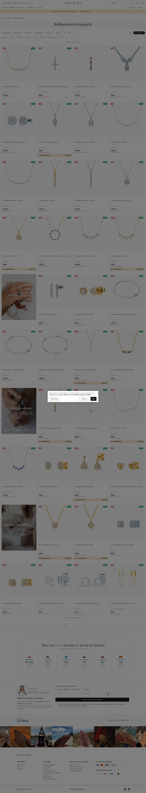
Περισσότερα (54, 399)
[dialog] (73, 396)
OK (93, 399)
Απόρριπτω (84, 399)
